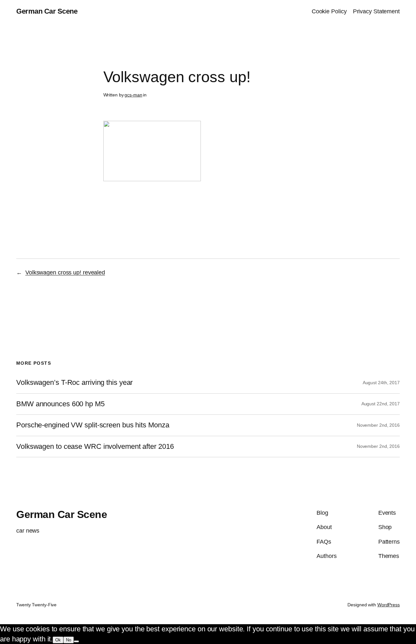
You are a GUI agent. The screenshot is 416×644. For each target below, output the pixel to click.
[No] (76, 641)
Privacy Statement (376, 11)
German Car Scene (46, 11)
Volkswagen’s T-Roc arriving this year (74, 382)
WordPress (388, 604)
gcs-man (133, 94)
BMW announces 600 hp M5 (60, 404)
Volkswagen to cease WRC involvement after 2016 (95, 446)
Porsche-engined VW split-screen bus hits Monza (92, 425)
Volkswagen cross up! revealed (65, 272)
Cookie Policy (329, 11)
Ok (58, 640)
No (68, 640)
